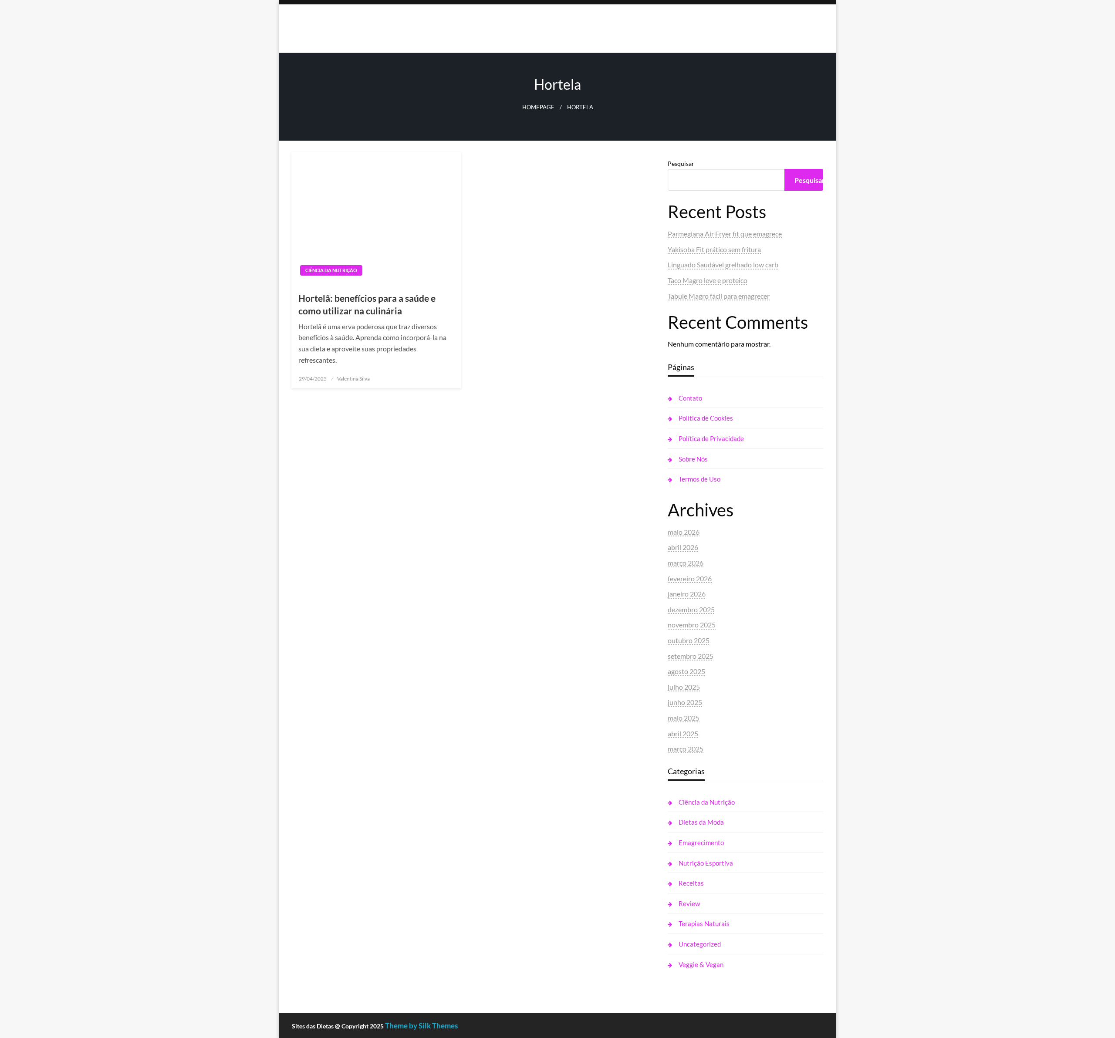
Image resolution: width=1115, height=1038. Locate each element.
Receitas (691, 883)
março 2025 (685, 749)
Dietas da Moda (701, 822)
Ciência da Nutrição (331, 270)
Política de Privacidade (711, 438)
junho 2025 (685, 702)
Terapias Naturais (704, 923)
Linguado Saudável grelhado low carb (723, 264)
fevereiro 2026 (690, 578)
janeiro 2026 (687, 594)
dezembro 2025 (691, 609)
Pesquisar (681, 163)
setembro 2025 (690, 656)
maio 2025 (683, 718)
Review (689, 903)
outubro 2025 (689, 640)
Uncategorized (700, 944)
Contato (690, 398)
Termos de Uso (699, 479)
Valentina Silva (353, 378)
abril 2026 (683, 547)
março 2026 (685, 563)
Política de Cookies (706, 418)
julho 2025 (684, 687)
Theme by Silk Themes (421, 1025)
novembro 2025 (692, 624)
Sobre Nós (693, 459)
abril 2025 (683, 733)
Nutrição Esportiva (706, 863)
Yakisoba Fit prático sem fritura (714, 249)
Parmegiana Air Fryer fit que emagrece (725, 233)
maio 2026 (683, 532)
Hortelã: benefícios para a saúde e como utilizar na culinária (367, 304)
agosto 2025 (686, 671)
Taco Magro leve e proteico (707, 280)
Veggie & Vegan (701, 964)
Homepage (538, 107)
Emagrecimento (701, 842)
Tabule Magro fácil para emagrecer (719, 296)
